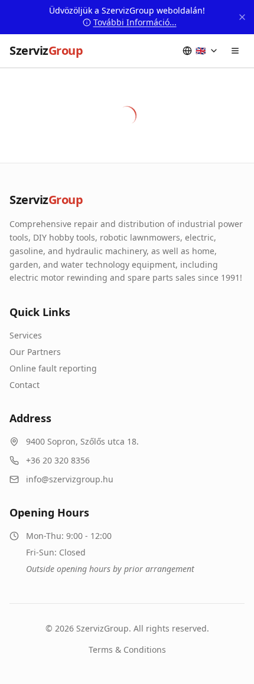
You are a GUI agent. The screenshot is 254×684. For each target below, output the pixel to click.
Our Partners (35, 351)
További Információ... (135, 22)
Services (25, 335)
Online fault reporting (53, 368)
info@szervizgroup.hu (69, 479)
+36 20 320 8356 (58, 460)
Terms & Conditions (127, 649)
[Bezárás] (242, 17)
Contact (24, 384)
